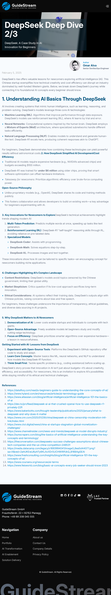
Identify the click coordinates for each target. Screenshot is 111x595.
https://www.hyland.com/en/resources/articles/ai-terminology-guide (45, 393)
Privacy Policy (41, 554)
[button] (107, 6)
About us (38, 537)
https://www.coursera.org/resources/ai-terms (33, 462)
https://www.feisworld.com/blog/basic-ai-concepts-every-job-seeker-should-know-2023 (57, 465)
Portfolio (7, 543)
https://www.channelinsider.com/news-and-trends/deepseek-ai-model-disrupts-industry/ (57, 431)
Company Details (42, 548)
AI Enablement (10, 554)
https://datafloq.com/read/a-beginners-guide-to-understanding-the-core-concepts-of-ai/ (57, 390)
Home (5, 537)
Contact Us (39, 543)
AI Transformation (12, 548)
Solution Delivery (11, 560)
